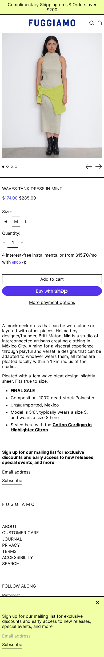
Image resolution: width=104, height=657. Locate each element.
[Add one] (22, 243)
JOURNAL (12, 539)
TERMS (9, 551)
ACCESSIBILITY (17, 557)
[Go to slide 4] (16, 167)
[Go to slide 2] (7, 167)
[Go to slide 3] (12, 167)
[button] (91, 23)
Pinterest (11, 595)
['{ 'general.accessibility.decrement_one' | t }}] (3, 243)
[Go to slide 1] (3, 167)
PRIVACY (11, 545)
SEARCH (10, 563)
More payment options (52, 302)
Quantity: (11, 233)
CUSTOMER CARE (20, 532)
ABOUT (9, 526)
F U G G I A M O (18, 504)
